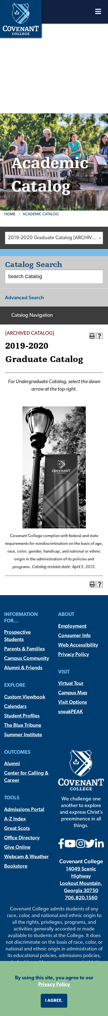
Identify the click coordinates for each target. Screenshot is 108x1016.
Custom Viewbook (24, 697)
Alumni (12, 763)
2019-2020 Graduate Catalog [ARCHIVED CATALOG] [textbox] (55, 238)
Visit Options (72, 702)
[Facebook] (61, 845)
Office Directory (22, 837)
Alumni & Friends (23, 667)
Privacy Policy (73, 654)
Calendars (15, 706)
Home (10, 214)
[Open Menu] (98, 12)
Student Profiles (22, 715)
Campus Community (26, 658)
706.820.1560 (81, 897)
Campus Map (72, 692)
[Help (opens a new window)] (99, 336)
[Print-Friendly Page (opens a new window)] (92, 336)
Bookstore (15, 866)
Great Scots (17, 828)
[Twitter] (90, 845)
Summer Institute (23, 734)
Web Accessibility (78, 645)
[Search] (96, 277)
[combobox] (54, 238)
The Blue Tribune (22, 725)
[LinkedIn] (99, 845)
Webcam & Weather (26, 856)
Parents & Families (24, 648)
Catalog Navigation (32, 315)
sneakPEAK (70, 711)
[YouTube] (70, 845)
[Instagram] (80, 845)
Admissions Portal (24, 809)
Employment (72, 626)
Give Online (17, 847)
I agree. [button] (54, 1000)
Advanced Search (24, 297)
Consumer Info (74, 635)
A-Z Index (15, 819)
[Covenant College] (21, 18)
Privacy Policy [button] (54, 984)
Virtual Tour (71, 683)
